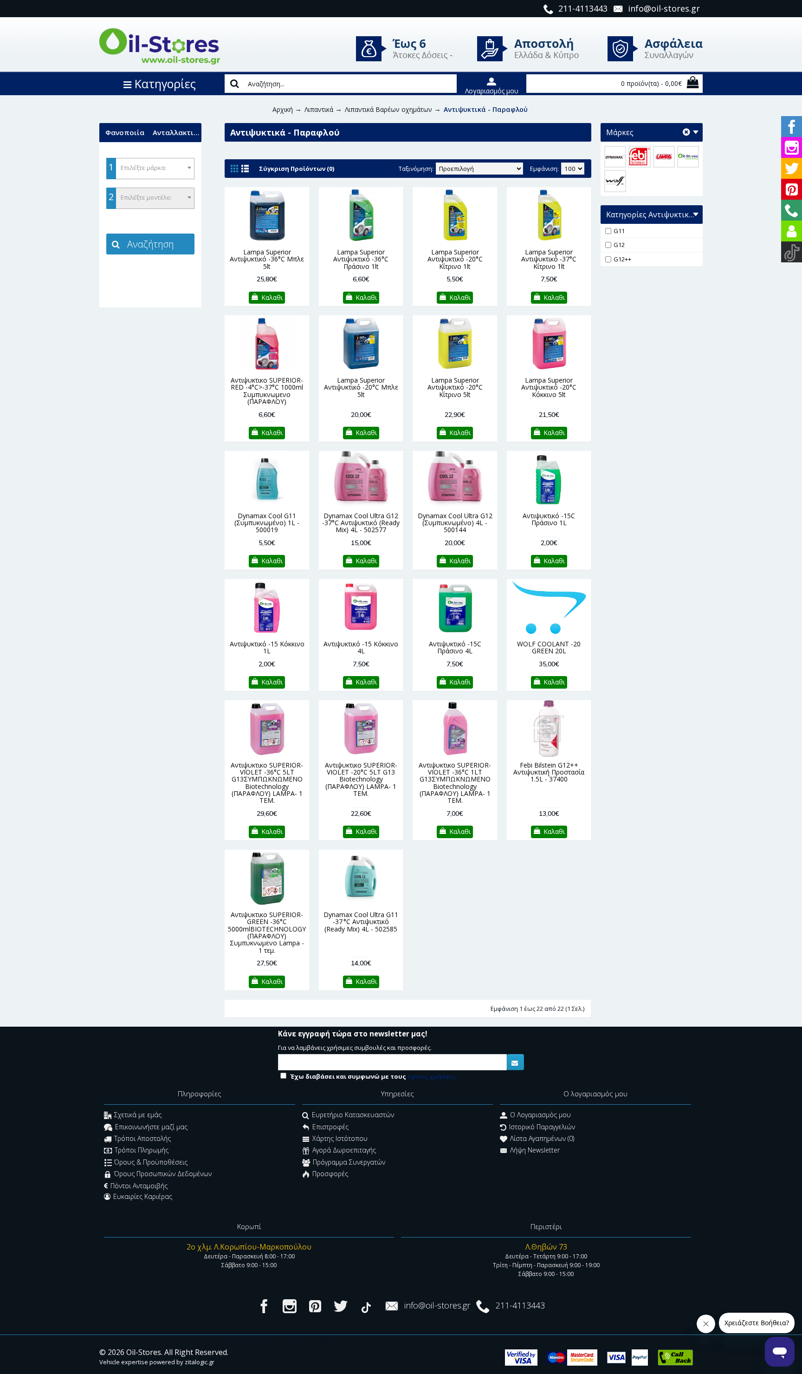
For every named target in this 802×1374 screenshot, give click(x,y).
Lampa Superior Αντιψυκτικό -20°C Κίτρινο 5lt (455, 387)
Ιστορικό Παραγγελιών (542, 1126)
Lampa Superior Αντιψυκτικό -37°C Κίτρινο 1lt (548, 259)
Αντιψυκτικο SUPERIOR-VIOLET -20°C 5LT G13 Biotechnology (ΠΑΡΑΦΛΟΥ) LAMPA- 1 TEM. (361, 779)
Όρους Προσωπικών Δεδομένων (163, 1174)
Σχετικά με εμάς (138, 1115)
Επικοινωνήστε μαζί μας (151, 1126)
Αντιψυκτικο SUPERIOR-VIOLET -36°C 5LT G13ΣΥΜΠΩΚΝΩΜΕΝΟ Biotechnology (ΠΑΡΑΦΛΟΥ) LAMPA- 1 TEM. (267, 783)
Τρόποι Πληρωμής (141, 1150)
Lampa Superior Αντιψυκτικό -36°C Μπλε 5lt (267, 259)
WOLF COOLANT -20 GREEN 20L (549, 647)
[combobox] (150, 168)
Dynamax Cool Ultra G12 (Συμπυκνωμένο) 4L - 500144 (455, 522)
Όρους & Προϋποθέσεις (151, 1162)
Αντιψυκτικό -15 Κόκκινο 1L (267, 647)
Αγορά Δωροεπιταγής (344, 1150)
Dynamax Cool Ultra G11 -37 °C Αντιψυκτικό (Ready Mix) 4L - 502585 (360, 921)
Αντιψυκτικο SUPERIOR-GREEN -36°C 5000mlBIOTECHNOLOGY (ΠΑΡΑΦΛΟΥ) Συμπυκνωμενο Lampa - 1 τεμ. (267, 932)
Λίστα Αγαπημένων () (542, 1138)
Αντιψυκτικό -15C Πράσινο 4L (455, 647)
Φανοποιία (124, 132)
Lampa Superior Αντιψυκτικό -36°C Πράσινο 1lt (360, 259)
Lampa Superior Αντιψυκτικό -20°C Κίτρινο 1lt (455, 259)
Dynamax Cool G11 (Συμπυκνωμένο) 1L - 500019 (266, 522)
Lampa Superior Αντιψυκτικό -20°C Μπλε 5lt (361, 387)
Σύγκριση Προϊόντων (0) (296, 168)
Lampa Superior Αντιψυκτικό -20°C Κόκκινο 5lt (548, 387)
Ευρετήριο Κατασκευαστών (353, 1115)
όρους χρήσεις (431, 1076)
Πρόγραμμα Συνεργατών (349, 1162)
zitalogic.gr (199, 1362)
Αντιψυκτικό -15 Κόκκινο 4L (360, 647)
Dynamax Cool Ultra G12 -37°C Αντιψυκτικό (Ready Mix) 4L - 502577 (361, 522)
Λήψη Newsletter (535, 1150)
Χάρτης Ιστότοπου (340, 1138)
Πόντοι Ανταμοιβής (139, 1185)
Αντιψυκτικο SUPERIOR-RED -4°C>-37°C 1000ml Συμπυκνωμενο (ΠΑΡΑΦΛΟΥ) (267, 391)
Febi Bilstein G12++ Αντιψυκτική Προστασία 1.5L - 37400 (548, 772)
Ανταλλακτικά (177, 132)
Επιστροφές (330, 1126)
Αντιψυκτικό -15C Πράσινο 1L (549, 519)
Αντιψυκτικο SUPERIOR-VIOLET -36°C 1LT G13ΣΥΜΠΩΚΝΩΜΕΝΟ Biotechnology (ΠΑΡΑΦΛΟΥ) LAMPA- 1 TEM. (455, 783)
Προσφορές (330, 1174)
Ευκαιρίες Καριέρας (142, 1196)
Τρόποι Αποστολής (142, 1138)
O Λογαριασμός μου (540, 1115)
